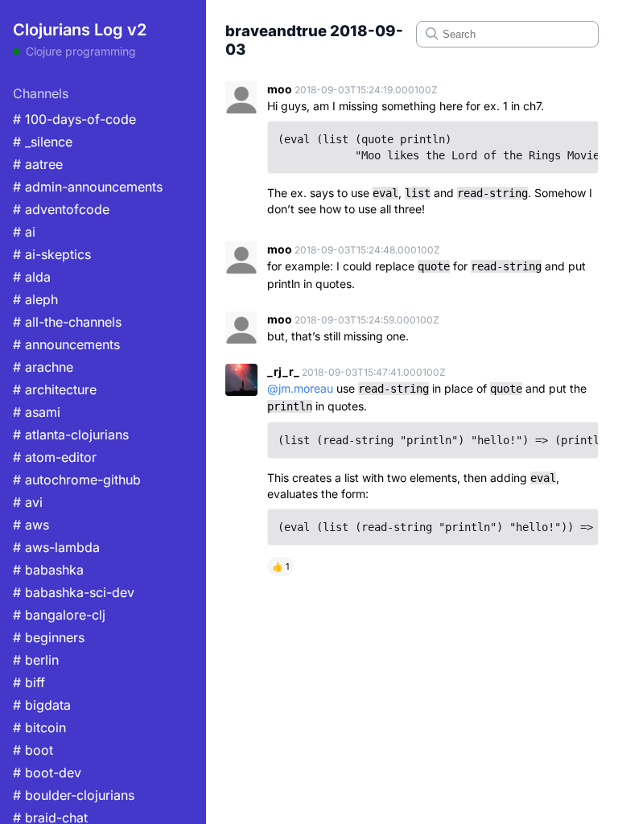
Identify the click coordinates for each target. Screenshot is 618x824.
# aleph (35, 299)
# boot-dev (47, 772)
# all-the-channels (67, 322)
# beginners (48, 637)
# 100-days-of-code (74, 119)
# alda (32, 277)
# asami (36, 412)
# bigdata (42, 705)
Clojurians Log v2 (79, 29)
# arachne (43, 367)
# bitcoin (39, 727)
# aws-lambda (56, 547)
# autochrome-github (77, 480)
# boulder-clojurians (73, 795)
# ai (24, 232)
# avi (28, 502)
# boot (33, 750)
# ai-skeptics (52, 254)
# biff (29, 682)
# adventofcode (61, 209)
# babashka (48, 570)
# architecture (55, 389)
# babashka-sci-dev (73, 592)
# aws (31, 525)
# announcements (66, 344)
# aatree (38, 164)
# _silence (42, 142)
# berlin (36, 660)
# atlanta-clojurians (71, 434)
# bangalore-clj (59, 615)
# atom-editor (55, 457)
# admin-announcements (88, 187)
